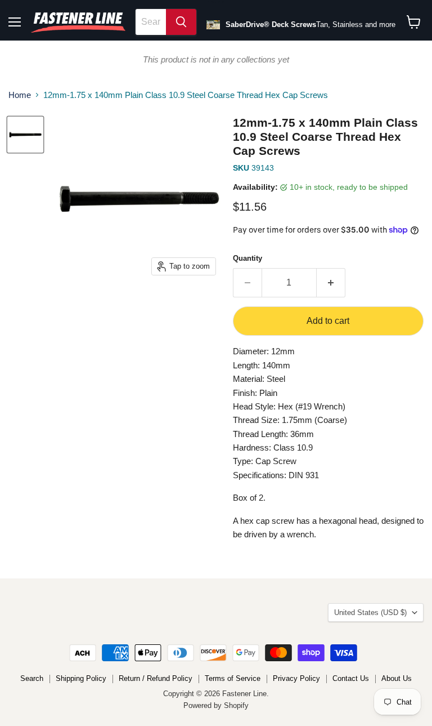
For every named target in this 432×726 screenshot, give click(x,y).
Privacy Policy (296, 678)
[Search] (181, 22)
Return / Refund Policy (155, 678)
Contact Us (350, 678)
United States (370, 612)
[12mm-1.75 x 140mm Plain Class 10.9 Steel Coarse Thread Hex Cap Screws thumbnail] (25, 135)
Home (19, 95)
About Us (396, 678)
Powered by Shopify (216, 705)
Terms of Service (232, 678)
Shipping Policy (81, 678)
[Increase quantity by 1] (331, 282)
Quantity (247, 258)
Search (31, 678)
